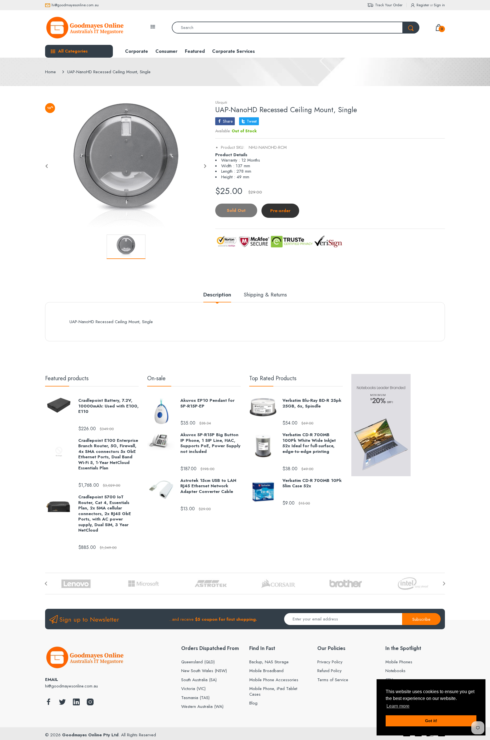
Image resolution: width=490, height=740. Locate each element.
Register (423, 5)
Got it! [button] (431, 720)
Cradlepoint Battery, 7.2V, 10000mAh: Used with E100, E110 (108, 406)
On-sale (156, 378)
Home (50, 72)
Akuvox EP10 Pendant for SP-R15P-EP (207, 403)
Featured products (66, 378)
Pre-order (280, 211)
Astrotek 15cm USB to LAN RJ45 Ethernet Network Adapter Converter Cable (208, 486)
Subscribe (421, 619)
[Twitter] (62, 703)
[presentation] (46, 583)
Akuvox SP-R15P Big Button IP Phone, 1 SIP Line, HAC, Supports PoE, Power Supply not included (210, 443)
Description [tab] (217, 294)
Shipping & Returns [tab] (265, 294)
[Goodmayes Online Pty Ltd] (84, 27)
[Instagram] (90, 703)
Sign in (439, 5)
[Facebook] (48, 703)
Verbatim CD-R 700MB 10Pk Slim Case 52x (312, 483)
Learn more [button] (397, 706)
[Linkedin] (76, 703)
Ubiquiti (221, 102)
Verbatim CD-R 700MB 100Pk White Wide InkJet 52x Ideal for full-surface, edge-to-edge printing (309, 443)
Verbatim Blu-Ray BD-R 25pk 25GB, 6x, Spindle (311, 403)
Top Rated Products (272, 378)
